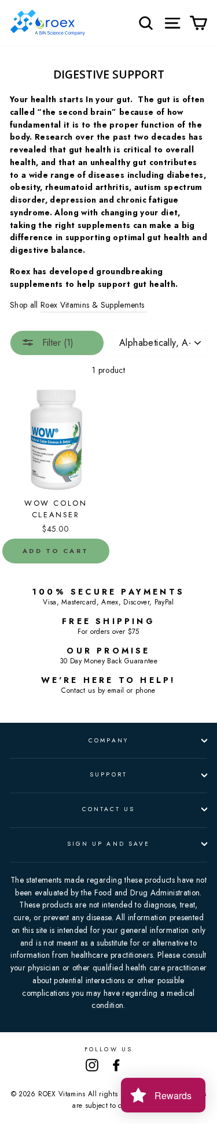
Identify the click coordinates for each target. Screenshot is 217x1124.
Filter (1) (56, 342)
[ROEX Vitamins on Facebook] (116, 1065)
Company (108, 740)
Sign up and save (108, 843)
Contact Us (108, 809)
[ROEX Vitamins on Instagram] (92, 1065)
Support (108, 774)
